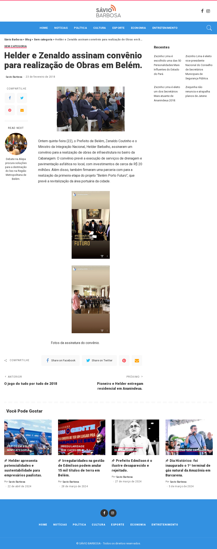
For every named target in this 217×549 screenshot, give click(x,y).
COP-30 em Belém (19, 446)
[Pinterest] (10, 110)
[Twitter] (22, 98)
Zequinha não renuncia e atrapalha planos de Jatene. (197, 91)
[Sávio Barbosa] (108, 11)
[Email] (22, 110)
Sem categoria (15, 46)
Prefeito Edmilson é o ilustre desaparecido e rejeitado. (132, 465)
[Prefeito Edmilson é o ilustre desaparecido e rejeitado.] (135, 437)
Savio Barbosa (14, 77)
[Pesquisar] (209, 28)
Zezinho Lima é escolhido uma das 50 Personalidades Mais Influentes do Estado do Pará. (167, 65)
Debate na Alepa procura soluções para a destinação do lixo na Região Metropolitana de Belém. (16, 168)
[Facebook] (202, 11)
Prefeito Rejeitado (128, 446)
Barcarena (176, 450)
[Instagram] (208, 11)
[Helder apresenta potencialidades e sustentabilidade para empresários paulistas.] (28, 437)
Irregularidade (73, 446)
